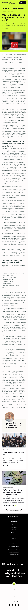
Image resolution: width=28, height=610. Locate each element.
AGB (14, 589)
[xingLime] (15, 602)
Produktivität (14, 536)
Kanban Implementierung (14, 549)
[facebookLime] (9, 602)
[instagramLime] (12, 602)
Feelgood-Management (14, 552)
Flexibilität (14, 538)
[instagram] (12, 605)
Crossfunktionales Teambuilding (14, 556)
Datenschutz (14, 593)
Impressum (14, 596)
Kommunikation (14, 540)
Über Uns (14, 524)
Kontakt (14, 529)
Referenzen (14, 527)
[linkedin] (18, 605)
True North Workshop (14, 554)
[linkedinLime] (18, 602)
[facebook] (9, 605)
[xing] (15, 605)
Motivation (14, 543)
